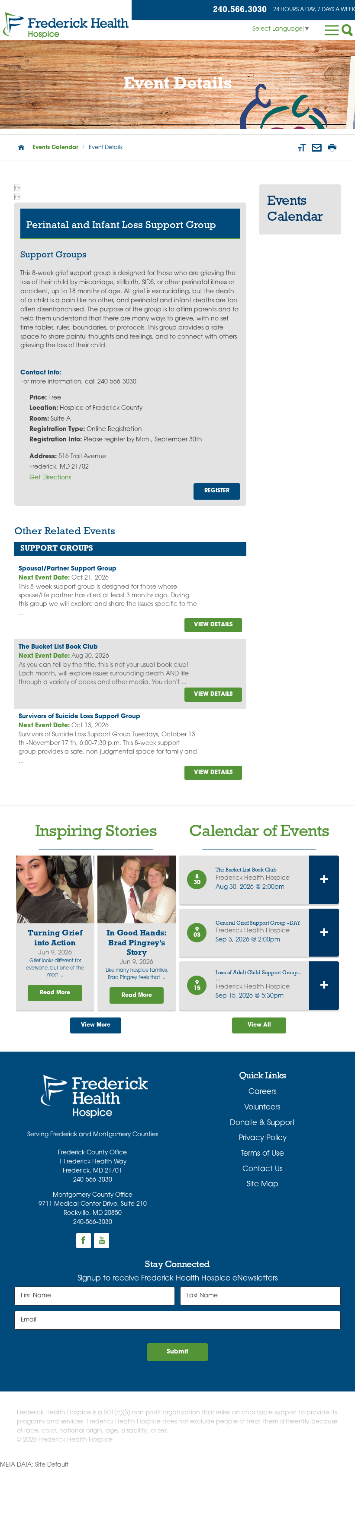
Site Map (262, 1184)
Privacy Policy (263, 1138)
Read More (55, 992)
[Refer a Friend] (317, 148)
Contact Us (262, 1169)
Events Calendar (55, 147)
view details (213, 625)
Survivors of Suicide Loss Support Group (79, 716)
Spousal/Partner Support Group (67, 569)
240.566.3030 (240, 10)
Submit (177, 1352)
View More (95, 1025)
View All (259, 1025)
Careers (262, 1092)
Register (216, 491)
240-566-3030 (92, 1180)
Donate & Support (262, 1123)
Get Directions (50, 478)
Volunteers (262, 1107)
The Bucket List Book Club (58, 647)
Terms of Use (262, 1153)
